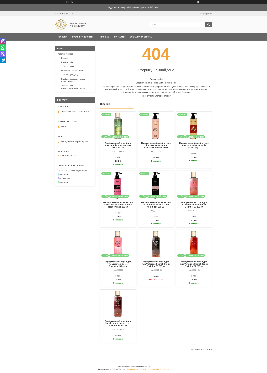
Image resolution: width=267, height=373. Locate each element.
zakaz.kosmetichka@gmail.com (73, 170)
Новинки (64, 58)
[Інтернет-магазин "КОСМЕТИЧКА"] (61, 30)
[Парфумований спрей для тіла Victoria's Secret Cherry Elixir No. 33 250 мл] (156, 244)
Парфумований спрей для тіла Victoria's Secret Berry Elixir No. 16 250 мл (118, 323)
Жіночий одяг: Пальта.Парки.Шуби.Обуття (73, 87)
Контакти (119, 37)
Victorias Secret (67, 66)
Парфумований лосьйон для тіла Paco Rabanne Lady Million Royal (194, 145)
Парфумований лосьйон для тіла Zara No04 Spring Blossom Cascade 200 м (156, 145)
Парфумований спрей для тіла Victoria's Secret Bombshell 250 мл (118, 264)
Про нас (104, 37)
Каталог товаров (65, 54)
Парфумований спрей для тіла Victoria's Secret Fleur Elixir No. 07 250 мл (194, 204)
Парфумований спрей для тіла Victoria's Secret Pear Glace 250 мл (118, 145)
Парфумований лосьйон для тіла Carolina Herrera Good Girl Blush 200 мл (156, 204)
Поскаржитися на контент (136, 369)
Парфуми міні (67, 62)
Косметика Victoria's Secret (72, 71)
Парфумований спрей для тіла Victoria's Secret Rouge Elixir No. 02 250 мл (194, 264)
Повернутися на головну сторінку (156, 96)
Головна (62, 37)
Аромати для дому (69, 75)
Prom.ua (146, 367)
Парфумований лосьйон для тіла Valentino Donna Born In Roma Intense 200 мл (118, 204)
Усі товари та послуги (200, 349)
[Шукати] (208, 24)
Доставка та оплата (141, 37)
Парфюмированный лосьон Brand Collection (73, 80)
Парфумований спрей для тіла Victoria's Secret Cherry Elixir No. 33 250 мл (156, 264)
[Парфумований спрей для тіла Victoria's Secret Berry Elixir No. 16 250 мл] (118, 303)
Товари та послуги (82, 37)
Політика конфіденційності (158, 369)
